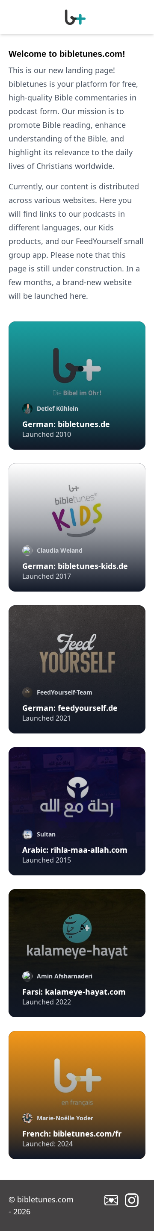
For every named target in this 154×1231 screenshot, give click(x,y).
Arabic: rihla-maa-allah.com (74, 850)
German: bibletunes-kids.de (75, 566)
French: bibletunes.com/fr (71, 1133)
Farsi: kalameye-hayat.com (74, 992)
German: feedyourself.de (70, 708)
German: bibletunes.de (66, 424)
